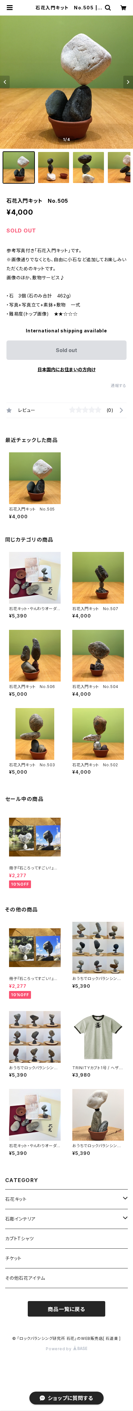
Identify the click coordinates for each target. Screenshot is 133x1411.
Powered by (59, 1348)
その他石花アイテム (25, 1278)
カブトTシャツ (19, 1238)
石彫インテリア (20, 1219)
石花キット (16, 1199)
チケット (13, 1258)
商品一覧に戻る (66, 1309)
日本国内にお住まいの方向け (66, 369)
